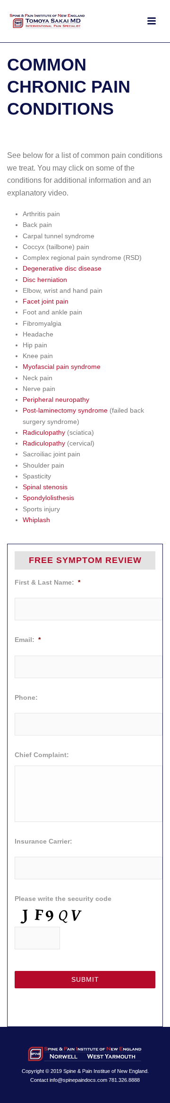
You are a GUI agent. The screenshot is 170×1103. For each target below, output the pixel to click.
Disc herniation (45, 279)
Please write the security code (63, 898)
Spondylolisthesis (48, 497)
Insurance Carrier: (43, 841)
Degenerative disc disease (62, 268)
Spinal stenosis (45, 487)
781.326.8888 (124, 1080)
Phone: (26, 697)
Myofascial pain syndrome (62, 366)
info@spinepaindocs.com (78, 1080)
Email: (28, 639)
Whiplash (36, 520)
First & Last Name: (47, 582)
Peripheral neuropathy (56, 399)
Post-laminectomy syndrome (65, 410)
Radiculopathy (44, 432)
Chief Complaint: (42, 755)
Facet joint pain (45, 301)
